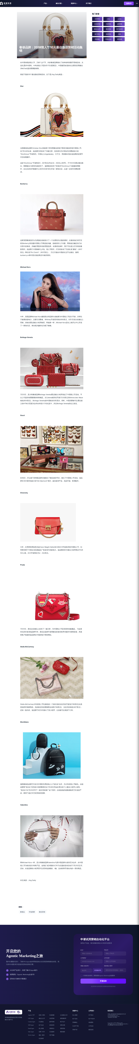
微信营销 (42, 912)
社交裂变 (41, 1038)
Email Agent (31, 1028)
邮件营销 (51, 1021)
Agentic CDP (31, 1015)
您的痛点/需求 (108, 966)
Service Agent (31, 1035)
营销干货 (74, 1029)
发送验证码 (97, 970)
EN (137, 3)
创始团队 (91, 1022)
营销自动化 (108, 39)
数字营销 (97, 34)
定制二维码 (42, 1015)
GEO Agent (31, 1018)
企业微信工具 (63, 1015)
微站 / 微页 (42, 1035)
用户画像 (51, 1035)
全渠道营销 (97, 24)
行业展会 (41, 1021)
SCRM (119, 19)
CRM (108, 19)
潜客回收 (62, 1028)
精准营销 (108, 34)
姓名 (82, 950)
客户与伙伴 (92, 1018)
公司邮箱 (83, 958)
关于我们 (88, 3)
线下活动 (74, 1018)
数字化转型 (120, 29)
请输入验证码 (84, 966)
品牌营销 (119, 24)
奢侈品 (22, 912)
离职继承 (62, 1031)
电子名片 (62, 1021)
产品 (45, 3)
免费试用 (128, 3)
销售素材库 (63, 1018)
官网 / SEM (42, 1031)
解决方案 (59, 3)
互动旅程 (51, 1031)
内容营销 (108, 24)
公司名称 (107, 958)
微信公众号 (97, 29)
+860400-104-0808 (112, 1017)
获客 (119, 34)
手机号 (106, 950)
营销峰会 (74, 1022)
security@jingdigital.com (113, 1016)
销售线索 (119, 39)
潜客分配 (62, 1025)
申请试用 (103, 981)
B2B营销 (97, 19)
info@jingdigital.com (113, 1015)
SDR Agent (31, 1025)
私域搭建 (51, 1015)
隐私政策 (91, 1029)
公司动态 (91, 1026)
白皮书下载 (75, 1026)
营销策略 (97, 39)
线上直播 (41, 1028)
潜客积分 (51, 1028)
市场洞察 (32, 912)
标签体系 (51, 1025)
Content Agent (31, 1021)
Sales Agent (31, 1031)
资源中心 (74, 3)
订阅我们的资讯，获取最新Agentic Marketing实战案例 (99, 975)
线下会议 (41, 1025)
